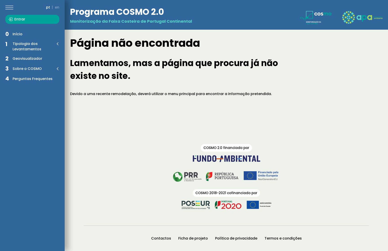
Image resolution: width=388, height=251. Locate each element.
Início (17, 34)
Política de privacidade (236, 238)
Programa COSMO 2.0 (117, 12)
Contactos (161, 238)
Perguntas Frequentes (33, 78)
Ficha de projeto (193, 238)
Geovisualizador (27, 58)
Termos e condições (283, 238)
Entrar (19, 19)
